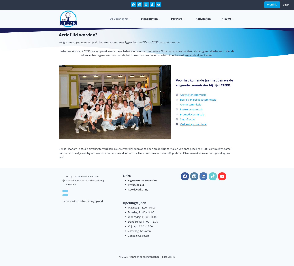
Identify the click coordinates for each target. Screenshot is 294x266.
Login (286, 4)
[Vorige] (65, 191)
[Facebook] (133, 4)
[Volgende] (65, 195)
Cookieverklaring (138, 189)
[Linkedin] (146, 4)
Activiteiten (203, 18)
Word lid (272, 4)
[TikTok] (152, 4)
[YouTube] (158, 4)
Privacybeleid (136, 185)
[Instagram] (139, 4)
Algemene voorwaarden (142, 180)
